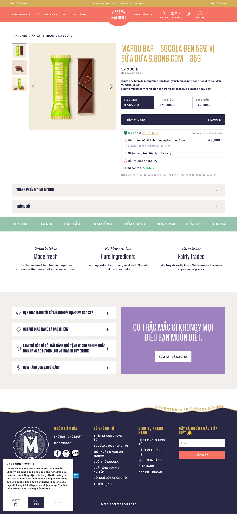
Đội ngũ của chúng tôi (111, 477)
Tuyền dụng (102, 484)
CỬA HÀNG (20, 14)
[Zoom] (107, 122)
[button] (173, 356)
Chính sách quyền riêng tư (35, 488)
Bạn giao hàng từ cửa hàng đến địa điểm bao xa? (58, 313)
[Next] (111, 86)
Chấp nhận (36, 502)
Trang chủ (20, 35)
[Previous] (33, 86)
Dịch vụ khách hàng (150, 430)
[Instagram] (66, 453)
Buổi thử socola (106, 461)
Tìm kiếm (164, 17)
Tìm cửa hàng (18, 3)
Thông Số (23, 206)
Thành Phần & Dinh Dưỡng (35, 190)
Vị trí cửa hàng (150, 460)
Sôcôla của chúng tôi (111, 445)
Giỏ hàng (200, 17)
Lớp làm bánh (47, 14)
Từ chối (57, 502)
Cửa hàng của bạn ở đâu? (41, 367)
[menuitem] (22, 14)
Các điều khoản (150, 472)
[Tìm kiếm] (164, 13)
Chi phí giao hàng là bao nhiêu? (46, 329)
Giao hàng (146, 466)
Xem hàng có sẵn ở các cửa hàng (207, 133)
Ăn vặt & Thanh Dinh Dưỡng (52, 35)
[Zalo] (75, 453)
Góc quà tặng (74, 14)
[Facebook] (58, 453)
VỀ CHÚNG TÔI (105, 428)
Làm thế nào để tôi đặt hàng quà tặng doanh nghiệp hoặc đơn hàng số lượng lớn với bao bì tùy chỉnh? (64, 348)
